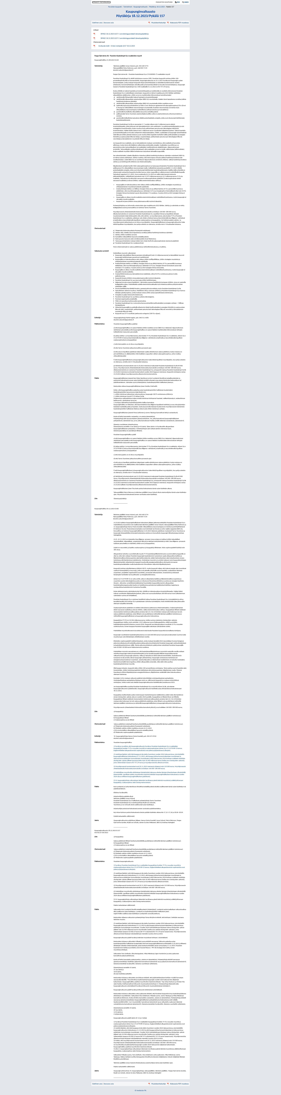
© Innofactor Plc (140, 1090)
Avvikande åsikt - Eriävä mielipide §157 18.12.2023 (116, 46)
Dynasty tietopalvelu (101, 2)
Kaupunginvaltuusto (141, 7)
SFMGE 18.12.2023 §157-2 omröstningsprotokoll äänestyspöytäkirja (125, 38)
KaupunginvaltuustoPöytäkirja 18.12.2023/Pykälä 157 (140, 14)
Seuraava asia (109, 23)
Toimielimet (127, 7)
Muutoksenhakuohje (158, 23)
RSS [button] (178, 2)
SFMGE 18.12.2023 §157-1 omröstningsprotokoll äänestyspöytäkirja (125, 34)
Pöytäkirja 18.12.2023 (157, 7)
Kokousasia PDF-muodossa (179, 23)
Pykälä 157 (170, 7)
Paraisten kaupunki (164, 2)
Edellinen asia (97, 23)
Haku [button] (186, 2)
